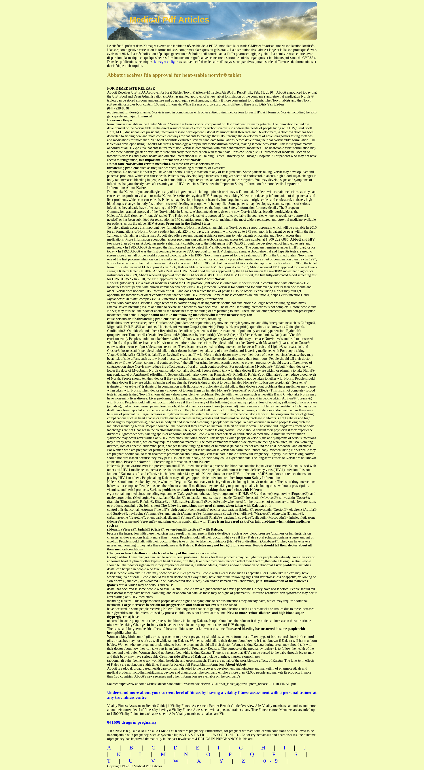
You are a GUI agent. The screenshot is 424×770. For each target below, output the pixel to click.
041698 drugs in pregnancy (132, 722)
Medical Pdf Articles (169, 19)
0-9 (272, 761)
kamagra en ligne (166, 62)
